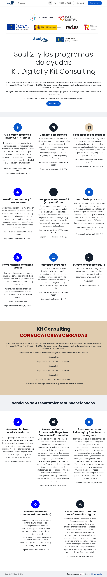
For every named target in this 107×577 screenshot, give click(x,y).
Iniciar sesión (80, 3)
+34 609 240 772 (64, 3)
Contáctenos (94, 3)
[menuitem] (21, 3)
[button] (50, 3)
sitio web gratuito (96, 574)
